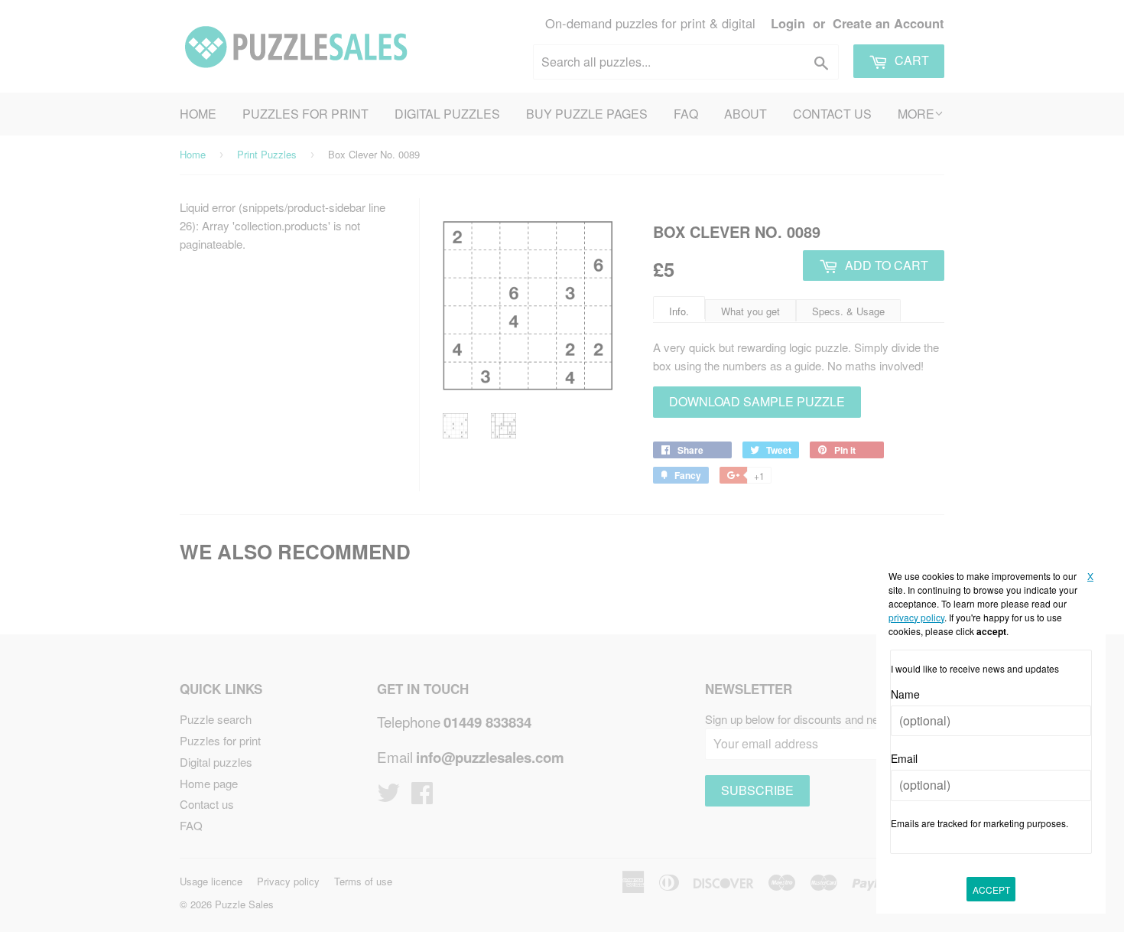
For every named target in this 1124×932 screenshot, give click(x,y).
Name (905, 694)
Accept (991, 889)
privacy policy (916, 617)
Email (904, 758)
